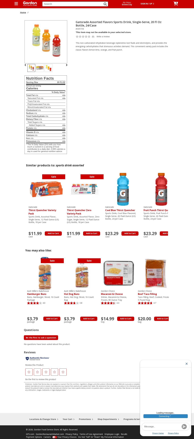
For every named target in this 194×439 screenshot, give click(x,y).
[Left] (25, 65)
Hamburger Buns (38, 293)
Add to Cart (53, 233)
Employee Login (112, 434)
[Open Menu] (16, 4)
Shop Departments (107, 419)
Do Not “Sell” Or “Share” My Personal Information (101, 437)
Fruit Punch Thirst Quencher (160, 209)
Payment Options (34, 437)
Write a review (103, 36)
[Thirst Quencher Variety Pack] (46, 189)
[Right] (66, 65)
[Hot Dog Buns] (81, 273)
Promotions (85, 419)
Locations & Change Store (42, 419)
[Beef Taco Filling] (155, 273)
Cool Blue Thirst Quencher (120, 209)
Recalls (124, 434)
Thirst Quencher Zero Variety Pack (79, 210)
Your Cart (67, 419)
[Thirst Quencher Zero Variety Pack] (84, 189)
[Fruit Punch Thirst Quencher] (161, 189)
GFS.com (30, 434)
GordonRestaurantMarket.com (50, 434)
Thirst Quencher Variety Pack (42, 210)
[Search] (105, 4)
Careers (47, 437)
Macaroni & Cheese (112, 293)
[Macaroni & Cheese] (118, 273)
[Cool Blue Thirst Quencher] (123, 189)
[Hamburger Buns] (45, 273)
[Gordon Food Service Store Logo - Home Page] (28, 3)
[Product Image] (46, 41)
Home (23, 12)
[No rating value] (84, 36)
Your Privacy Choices (67, 437)
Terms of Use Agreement (91, 434)
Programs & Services (134, 419)
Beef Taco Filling (147, 293)
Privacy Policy (71, 434)
